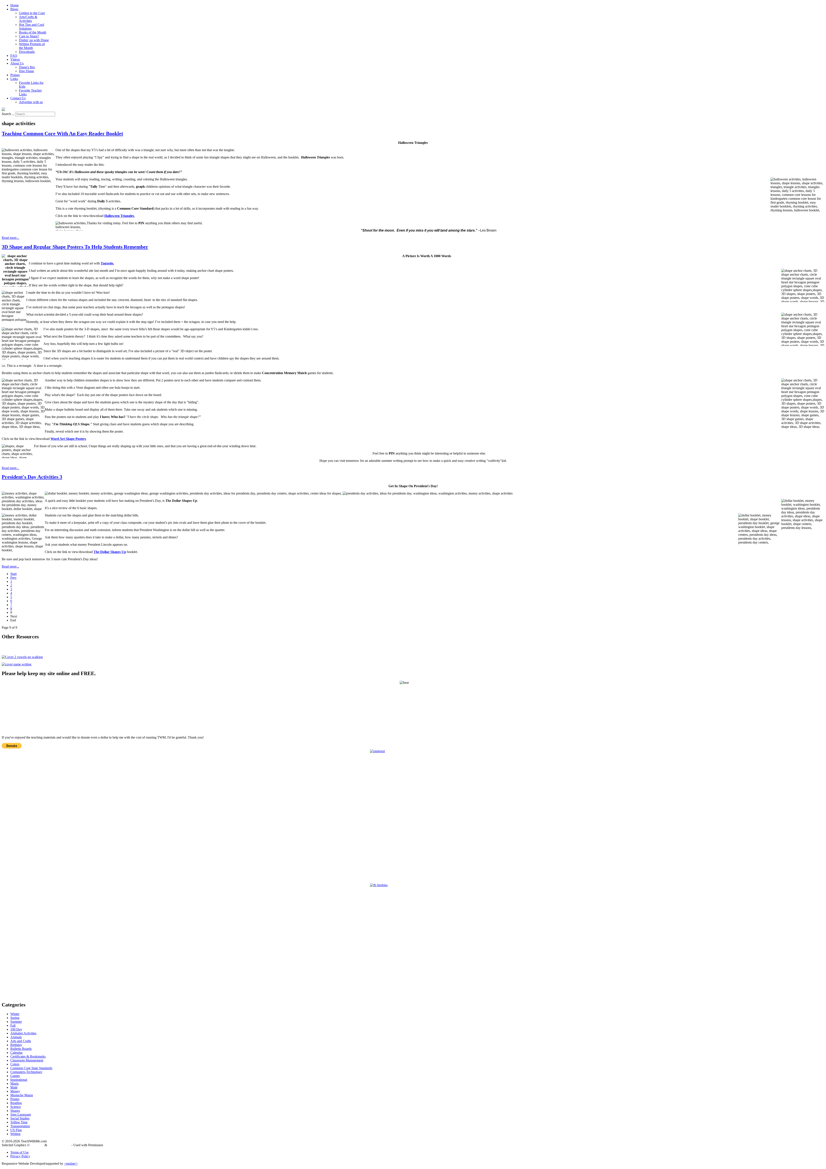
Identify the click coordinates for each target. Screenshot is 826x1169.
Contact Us (18, 98)
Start (13, 574)
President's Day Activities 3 (32, 477)
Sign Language (20, 1114)
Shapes (15, 1110)
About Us (17, 63)
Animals (16, 1037)
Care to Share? (29, 36)
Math (13, 1087)
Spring (14, 1018)
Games (15, 1076)
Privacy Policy (20, 1156)
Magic (14, 1083)
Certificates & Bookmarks (28, 1056)
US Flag (16, 1130)
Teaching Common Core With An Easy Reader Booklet (62, 133)
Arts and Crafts (20, 1041)
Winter (14, 1014)
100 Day (16, 1029)
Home (14, 5)
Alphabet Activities (23, 1033)
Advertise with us (31, 102)
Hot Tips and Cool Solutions (31, 26)
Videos (15, 59)
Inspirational (18, 1079)
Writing (15, 1134)
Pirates (14, 1099)
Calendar (16, 1052)
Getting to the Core (32, 13)
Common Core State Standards (31, 1068)
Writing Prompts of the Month (32, 46)
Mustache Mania (21, 1095)
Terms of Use (19, 1152)
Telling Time (19, 1122)
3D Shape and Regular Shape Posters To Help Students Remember (75, 247)
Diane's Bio (27, 67)
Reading (16, 1103)
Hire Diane (26, 71)
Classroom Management (26, 1060)
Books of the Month (32, 32)
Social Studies (19, 1118)
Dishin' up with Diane (34, 40)
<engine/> (71, 1163)
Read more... (10, 238)
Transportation (20, 1126)
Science (15, 1107)
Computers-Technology (26, 1072)
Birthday (16, 1045)
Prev (13, 577)
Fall (12, 1025)
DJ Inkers (37, 1145)
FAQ (13, 55)
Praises (15, 75)
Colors (14, 1064)
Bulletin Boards (21, 1049)
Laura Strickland (59, 1145)
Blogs (14, 9)
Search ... (8, 114)
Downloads (27, 52)
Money (15, 1091)
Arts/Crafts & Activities (28, 19)
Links (14, 79)
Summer (16, 1021)
